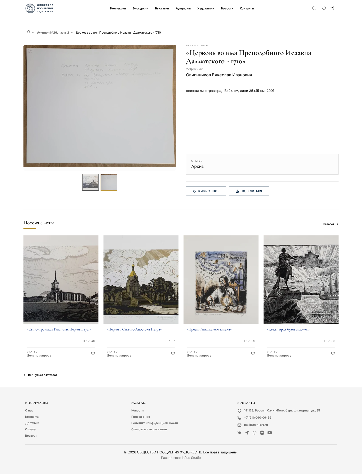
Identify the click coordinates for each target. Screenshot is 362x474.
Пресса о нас (140, 416)
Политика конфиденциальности (154, 423)
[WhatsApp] (254, 433)
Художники (205, 8)
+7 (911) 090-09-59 (257, 417)
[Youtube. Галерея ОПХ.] (270, 433)
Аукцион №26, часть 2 (53, 32)
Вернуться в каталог (42, 375)
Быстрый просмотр (60, 285)
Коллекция (118, 8)
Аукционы (183, 8)
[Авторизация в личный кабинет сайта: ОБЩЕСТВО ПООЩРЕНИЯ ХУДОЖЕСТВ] (332, 8)
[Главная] (28, 32)
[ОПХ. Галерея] (247, 433)
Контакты (247, 8)
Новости (227, 8)
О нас (29, 410)
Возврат (31, 435)
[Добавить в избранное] (93, 353)
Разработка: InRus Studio (181, 458)
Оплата (30, 429)
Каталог (328, 224)
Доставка (32, 423)
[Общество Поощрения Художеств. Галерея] (239, 433)
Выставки (162, 8)
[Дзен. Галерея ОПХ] (262, 433)
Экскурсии (141, 8)
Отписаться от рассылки (149, 429)
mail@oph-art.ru (256, 424)
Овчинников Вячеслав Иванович (219, 74)
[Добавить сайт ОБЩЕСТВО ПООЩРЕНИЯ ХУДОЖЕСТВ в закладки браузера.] (324, 8)
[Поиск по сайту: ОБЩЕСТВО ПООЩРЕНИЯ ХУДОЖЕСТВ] (314, 8)
